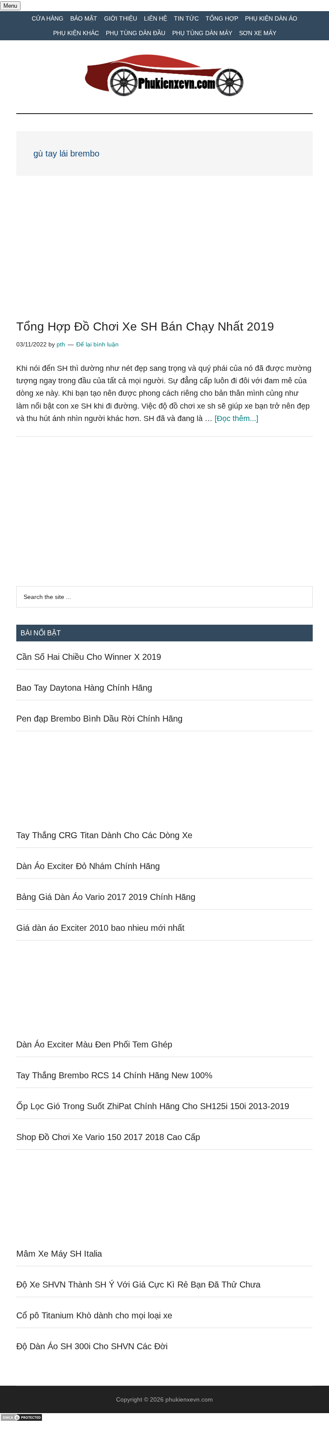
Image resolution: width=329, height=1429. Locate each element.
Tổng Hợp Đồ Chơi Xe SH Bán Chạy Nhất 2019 (153, 326)
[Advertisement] (164, 257)
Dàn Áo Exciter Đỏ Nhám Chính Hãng (88, 866)
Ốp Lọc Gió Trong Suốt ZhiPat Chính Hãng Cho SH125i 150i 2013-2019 (152, 1106)
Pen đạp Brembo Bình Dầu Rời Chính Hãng (99, 718)
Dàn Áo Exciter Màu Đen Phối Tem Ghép (94, 1044)
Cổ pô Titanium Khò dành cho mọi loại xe (94, 1315)
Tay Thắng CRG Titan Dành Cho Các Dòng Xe (104, 835)
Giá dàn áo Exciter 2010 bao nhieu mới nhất (100, 928)
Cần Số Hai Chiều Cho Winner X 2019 (88, 657)
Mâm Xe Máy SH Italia (59, 1253)
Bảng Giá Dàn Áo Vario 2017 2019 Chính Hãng (105, 897)
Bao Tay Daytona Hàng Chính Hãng (84, 687)
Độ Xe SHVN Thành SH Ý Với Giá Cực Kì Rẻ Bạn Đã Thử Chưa (138, 1284)
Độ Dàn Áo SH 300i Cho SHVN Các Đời (91, 1346)
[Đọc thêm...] (236, 418)
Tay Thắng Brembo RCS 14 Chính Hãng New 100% (114, 1075)
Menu (10, 6)
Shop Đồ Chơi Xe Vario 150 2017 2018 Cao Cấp (108, 1137)
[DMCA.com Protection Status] (21, 1419)
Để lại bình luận (97, 344)
